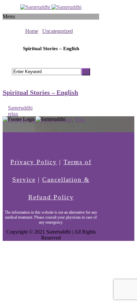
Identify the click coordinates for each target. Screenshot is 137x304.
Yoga (79, 120)
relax (13, 114)
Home (31, 31)
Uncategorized (57, 31)
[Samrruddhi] (50, 7)
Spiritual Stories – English (40, 92)
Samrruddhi (20, 108)
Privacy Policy (33, 161)
